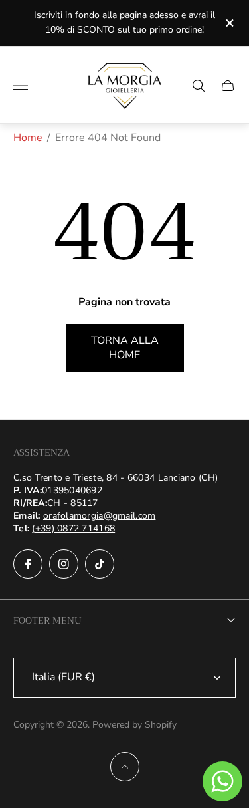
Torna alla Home (125, 347)
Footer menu (47, 620)
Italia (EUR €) (63, 677)
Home (27, 137)
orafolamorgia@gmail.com (99, 515)
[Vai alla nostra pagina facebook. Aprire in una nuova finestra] (27, 564)
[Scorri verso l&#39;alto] (124, 766)
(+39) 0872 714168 (73, 528)
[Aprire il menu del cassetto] (20, 85)
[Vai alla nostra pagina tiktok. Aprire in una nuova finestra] (99, 564)
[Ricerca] (198, 85)
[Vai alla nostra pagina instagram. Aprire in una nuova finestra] (63, 564)
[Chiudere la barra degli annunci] (228, 23)
